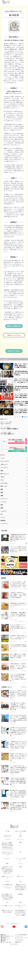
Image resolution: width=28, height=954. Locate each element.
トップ (2, 458)
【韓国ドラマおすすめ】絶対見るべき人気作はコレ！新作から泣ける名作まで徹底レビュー (20, 888)
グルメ (2, 480)
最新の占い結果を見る (14, 326)
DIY (2, 514)
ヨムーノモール (5, 461)
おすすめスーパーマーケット (20, 906)
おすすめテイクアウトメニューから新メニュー (7, 853)
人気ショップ (4, 464)
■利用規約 (3, 940)
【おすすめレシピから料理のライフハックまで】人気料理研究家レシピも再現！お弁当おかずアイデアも (7, 870)
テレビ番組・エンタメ (7, 905)
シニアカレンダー (19, 940)
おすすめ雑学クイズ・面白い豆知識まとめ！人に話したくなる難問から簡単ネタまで (7, 897)
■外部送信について (5, 937)
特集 (2, 492)
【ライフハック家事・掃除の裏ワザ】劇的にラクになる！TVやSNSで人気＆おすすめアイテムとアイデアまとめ (7, 846)
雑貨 (2, 489)
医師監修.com (18, 942)
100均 (2, 477)
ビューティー (4, 498)
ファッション (4, 467)
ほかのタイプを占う (14, 351)
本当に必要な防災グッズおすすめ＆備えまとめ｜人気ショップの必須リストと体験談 (20, 913)
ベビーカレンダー (19, 936)
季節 (2, 505)
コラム (20, 881)
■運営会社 (3, 934)
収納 (2, 470)
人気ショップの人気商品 (20, 831)
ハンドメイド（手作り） (20, 859)
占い (7, 902)
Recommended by (18, 416)
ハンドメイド (4, 523)
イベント (3, 517)
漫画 (20, 902)
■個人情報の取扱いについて (7, 936)
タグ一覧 (7, 831)
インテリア (3, 502)
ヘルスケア (3, 511)
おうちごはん (4, 483)
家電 (2, 508)
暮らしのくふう (5, 473)
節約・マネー (4, 486)
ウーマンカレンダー (19, 939)
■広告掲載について (5, 939)
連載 (2, 495)
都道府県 (3, 520)
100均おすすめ (7, 836)
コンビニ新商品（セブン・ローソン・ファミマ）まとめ (7, 886)
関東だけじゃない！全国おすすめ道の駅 (7, 911)
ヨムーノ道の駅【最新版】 (21, 934)
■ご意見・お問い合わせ (6, 942)
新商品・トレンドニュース (7, 877)
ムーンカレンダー (19, 937)
